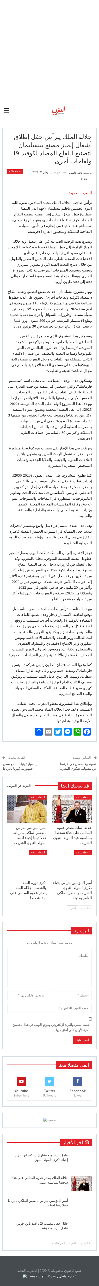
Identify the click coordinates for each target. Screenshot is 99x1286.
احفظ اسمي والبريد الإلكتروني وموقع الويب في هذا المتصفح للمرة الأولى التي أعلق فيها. (51, 1027)
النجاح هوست (36, 1276)
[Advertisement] (49, 51)
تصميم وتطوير (66, 1276)
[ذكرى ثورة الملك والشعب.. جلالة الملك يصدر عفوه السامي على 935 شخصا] (27, 864)
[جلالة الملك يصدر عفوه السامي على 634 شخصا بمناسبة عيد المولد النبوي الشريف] (72, 809)
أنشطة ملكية (15, 171)
